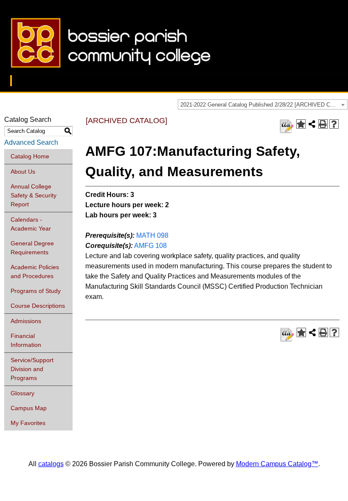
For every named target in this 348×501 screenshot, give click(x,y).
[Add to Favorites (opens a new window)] (301, 124)
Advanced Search (31, 142)
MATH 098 (152, 235)
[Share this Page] (312, 124)
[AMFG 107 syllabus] (287, 126)
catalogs (51, 463)
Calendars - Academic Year (31, 224)
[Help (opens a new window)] (334, 124)
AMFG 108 (150, 245)
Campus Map (29, 408)
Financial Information (26, 340)
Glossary (22, 393)
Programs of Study (36, 290)
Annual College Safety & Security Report (33, 195)
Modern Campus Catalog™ (277, 463)
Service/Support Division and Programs (32, 369)
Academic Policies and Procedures (35, 271)
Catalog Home (30, 156)
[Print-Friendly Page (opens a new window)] (323, 124)
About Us (23, 171)
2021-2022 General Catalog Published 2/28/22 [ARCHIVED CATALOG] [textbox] (263, 104)
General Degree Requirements (32, 248)
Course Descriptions (38, 305)
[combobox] (263, 104)
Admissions (26, 321)
